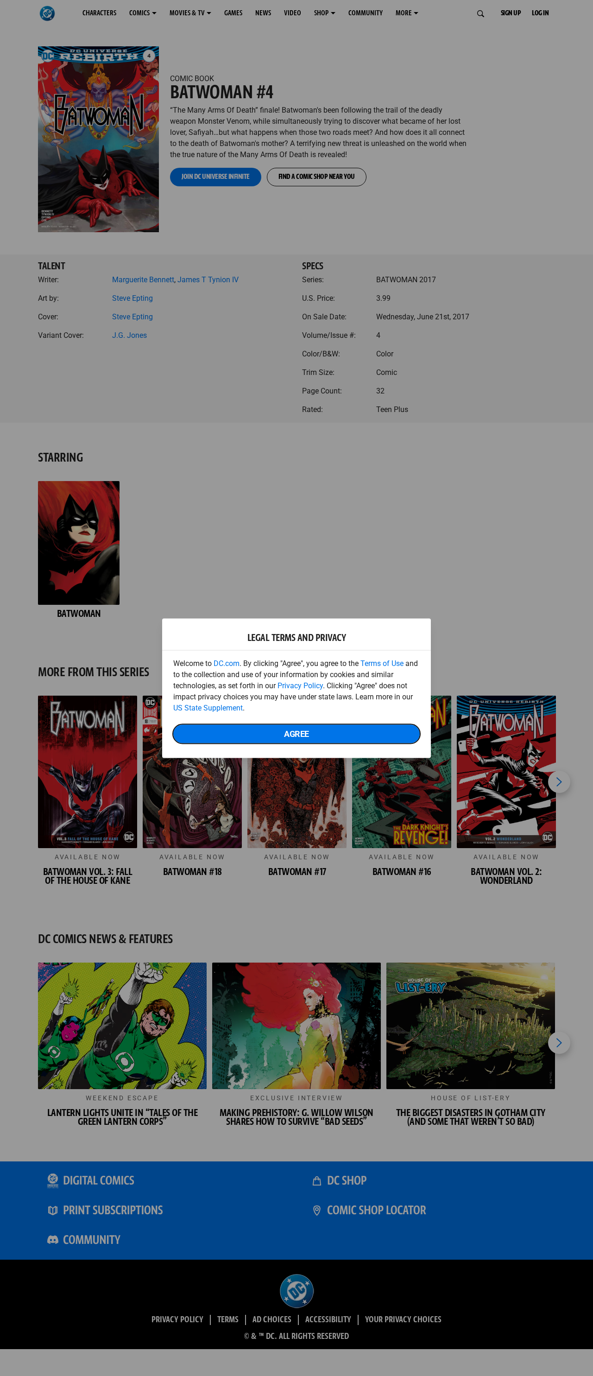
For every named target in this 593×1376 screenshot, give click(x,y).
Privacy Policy (300, 685)
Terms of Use (382, 663)
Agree (296, 733)
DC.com (227, 663)
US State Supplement (208, 707)
